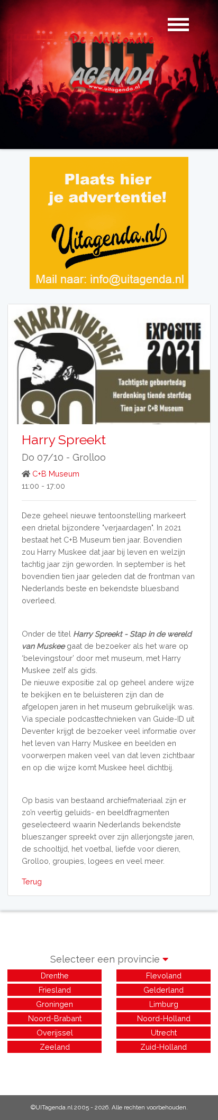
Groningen (54, 1004)
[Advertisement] (109, 1068)
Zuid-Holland (163, 1046)
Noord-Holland (163, 1018)
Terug (32, 881)
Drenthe (55, 975)
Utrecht (164, 1032)
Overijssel (55, 1032)
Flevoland (163, 975)
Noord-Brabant (54, 1018)
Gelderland (163, 989)
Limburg (163, 1004)
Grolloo (89, 457)
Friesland (55, 989)
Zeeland (55, 1046)
